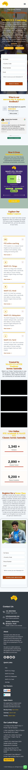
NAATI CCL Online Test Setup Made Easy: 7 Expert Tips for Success (13, 737)
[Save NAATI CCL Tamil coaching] (22, 336)
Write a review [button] (13, 113)
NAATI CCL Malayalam (11, 676)
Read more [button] (4, 131)
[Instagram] (8, 657)
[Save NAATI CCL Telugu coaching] (22, 262)
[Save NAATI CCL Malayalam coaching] (22, 311)
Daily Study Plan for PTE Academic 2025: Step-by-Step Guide (12, 750)
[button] (24, 3)
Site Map (7, 682)
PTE (6, 668)
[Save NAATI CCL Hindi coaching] (22, 286)
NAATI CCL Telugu (10, 670)
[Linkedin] (13, 657)
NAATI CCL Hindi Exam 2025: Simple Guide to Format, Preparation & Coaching (13, 743)
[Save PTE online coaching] (22, 239)
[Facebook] (5, 657)
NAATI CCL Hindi (9, 673)
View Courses (7, 254)
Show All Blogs (8, 759)
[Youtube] (10, 657)
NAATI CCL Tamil (9, 679)
